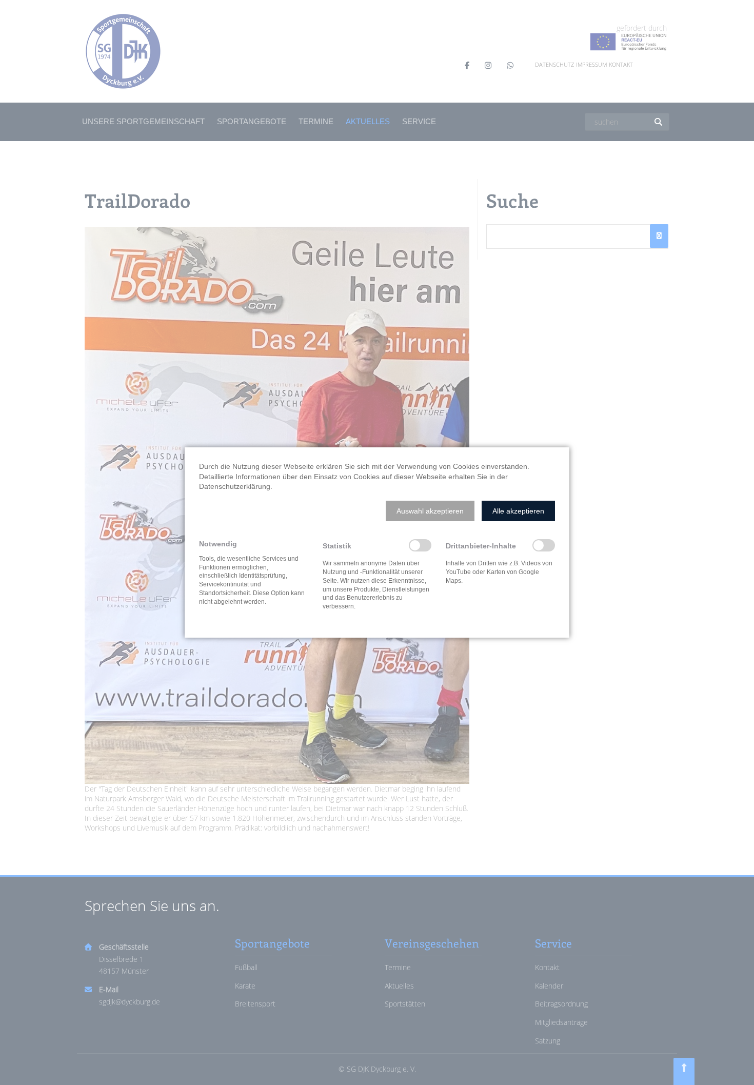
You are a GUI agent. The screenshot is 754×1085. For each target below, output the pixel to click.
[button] (430, 511)
